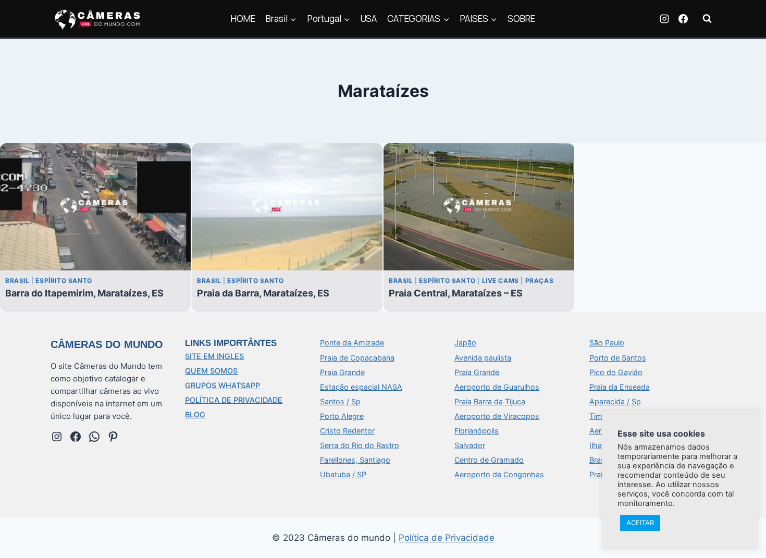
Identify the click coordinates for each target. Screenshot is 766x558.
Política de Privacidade (447, 537)
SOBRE (521, 18)
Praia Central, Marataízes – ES (456, 293)
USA (369, 18)
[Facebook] (683, 18)
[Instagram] (664, 18)
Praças (539, 280)
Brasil (17, 280)
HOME (243, 18)
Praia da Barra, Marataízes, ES (263, 293)
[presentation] (95, 206)
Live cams (500, 280)
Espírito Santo (63, 280)
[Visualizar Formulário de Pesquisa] (707, 18)
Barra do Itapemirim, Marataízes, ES (84, 293)
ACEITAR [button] (640, 522)
